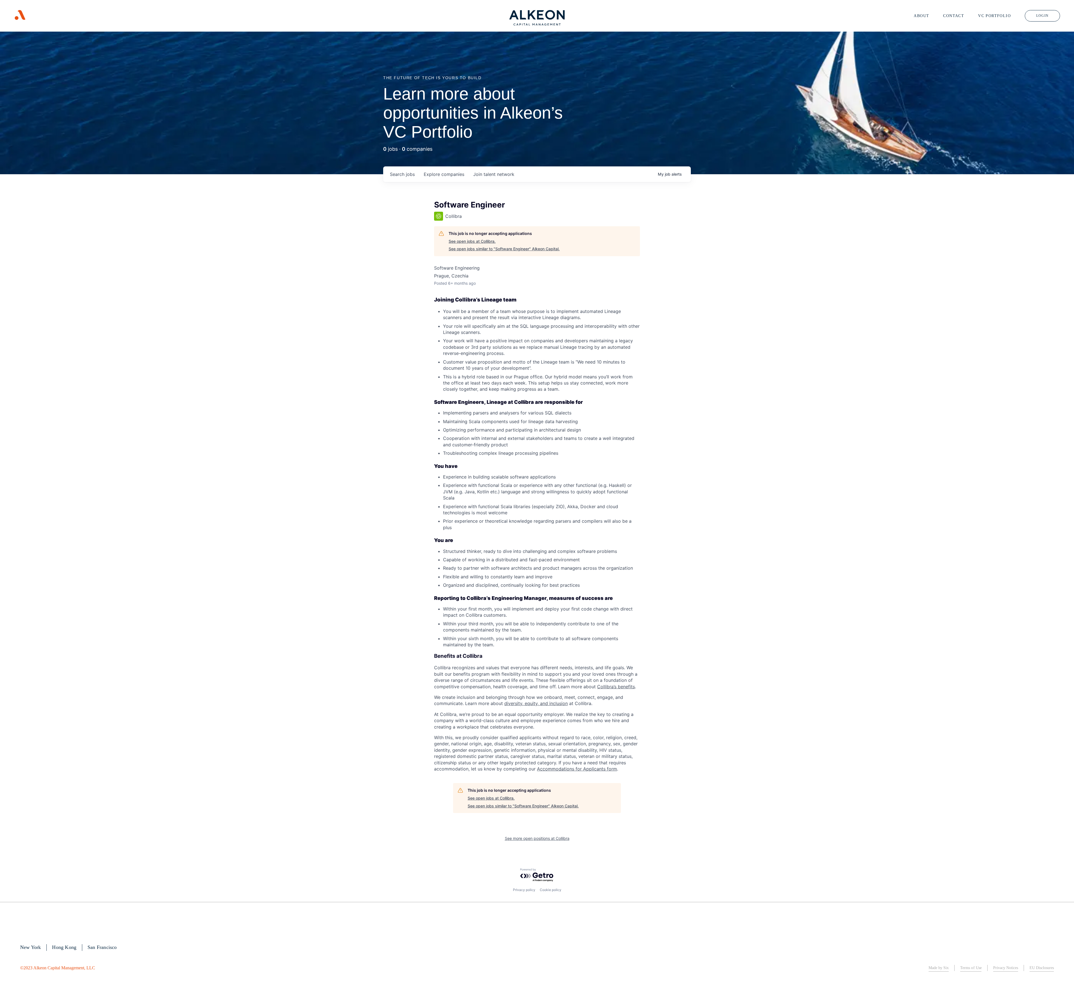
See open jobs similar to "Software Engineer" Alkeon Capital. (504, 248)
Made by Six (939, 968)
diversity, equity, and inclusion (536, 703)
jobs (402, 174)
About (921, 16)
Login (1042, 16)
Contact (953, 16)
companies (444, 174)
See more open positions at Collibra (537, 838)
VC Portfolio (994, 16)
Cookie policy (550, 890)
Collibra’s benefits (616, 686)
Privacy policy (524, 890)
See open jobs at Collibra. (472, 241)
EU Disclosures (1042, 968)
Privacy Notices (1005, 968)
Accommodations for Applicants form (577, 769)
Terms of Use (970, 968)
